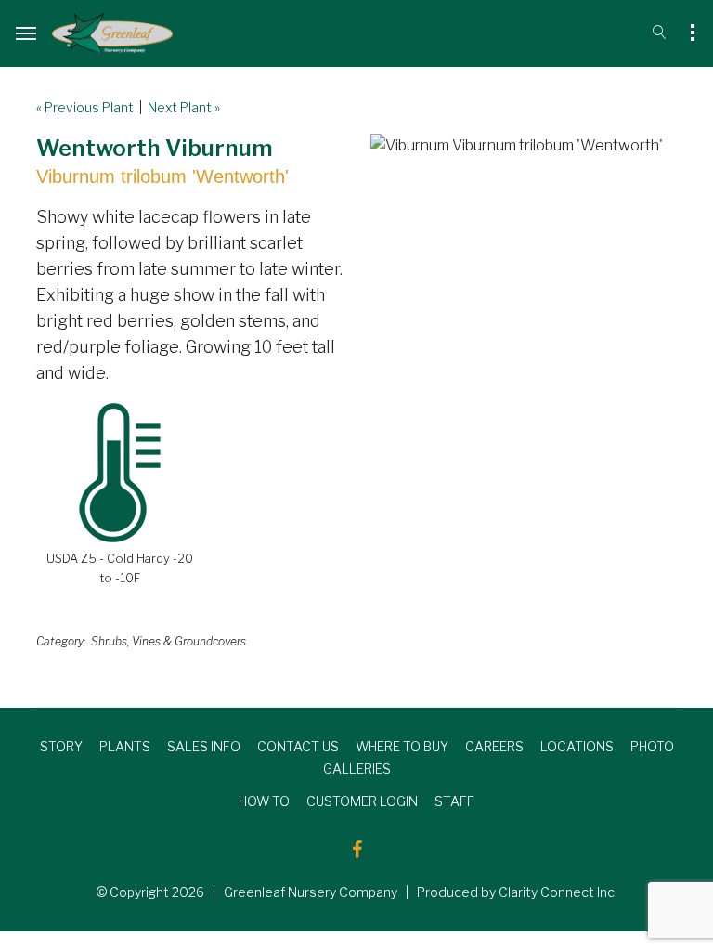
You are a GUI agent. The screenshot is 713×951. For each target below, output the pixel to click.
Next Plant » (184, 107)
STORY (61, 746)
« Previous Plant (85, 107)
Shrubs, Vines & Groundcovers (168, 641)
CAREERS (494, 746)
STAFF (454, 801)
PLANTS (124, 746)
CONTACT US (298, 746)
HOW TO (264, 801)
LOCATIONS (577, 746)
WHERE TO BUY (402, 746)
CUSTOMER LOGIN (362, 801)
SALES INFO (203, 746)
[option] (523, 146)
